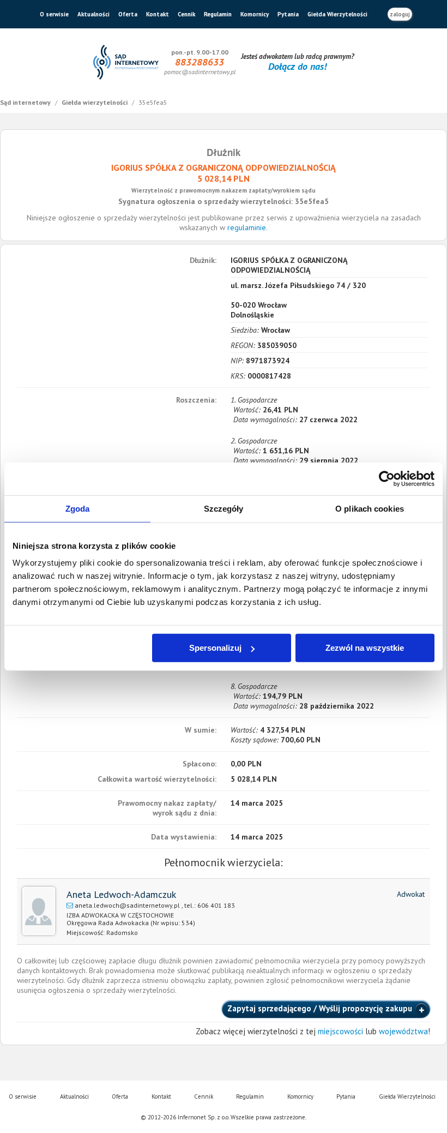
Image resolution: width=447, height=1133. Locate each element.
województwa (403, 1031)
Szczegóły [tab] (224, 508)
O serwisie (54, 14)
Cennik (186, 14)
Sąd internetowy (26, 102)
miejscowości (340, 1031)
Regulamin (218, 14)
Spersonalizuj (215, 647)
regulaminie (246, 227)
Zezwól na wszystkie (364, 647)
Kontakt (157, 14)
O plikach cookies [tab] (369, 508)
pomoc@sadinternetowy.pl (199, 72)
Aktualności (93, 14)
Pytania (288, 14)
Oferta (127, 14)
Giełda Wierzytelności (337, 14)
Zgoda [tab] (77, 508)
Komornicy (254, 14)
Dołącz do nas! (297, 66)
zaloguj (400, 14)
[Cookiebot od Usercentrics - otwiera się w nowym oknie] (386, 478)
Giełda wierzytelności (95, 102)
